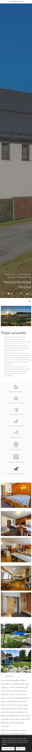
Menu (29, 301)
